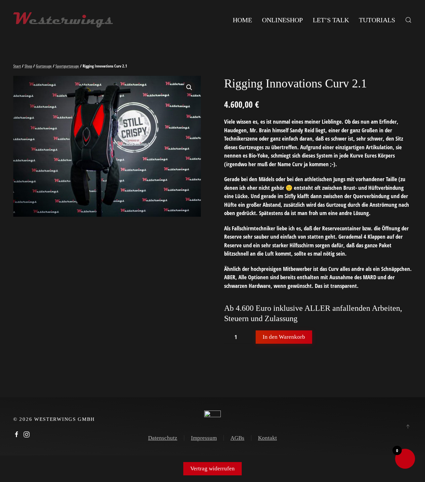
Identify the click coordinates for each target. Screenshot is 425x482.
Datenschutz (162, 438)
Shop (28, 66)
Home (242, 20)
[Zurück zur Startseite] (63, 20)
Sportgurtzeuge (67, 66)
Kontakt (267, 438)
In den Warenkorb (284, 337)
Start (17, 66)
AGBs (237, 438)
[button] (408, 20)
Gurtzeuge (44, 66)
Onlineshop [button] (282, 20)
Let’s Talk (331, 20)
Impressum (204, 438)
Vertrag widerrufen (212, 468)
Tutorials (377, 20)
